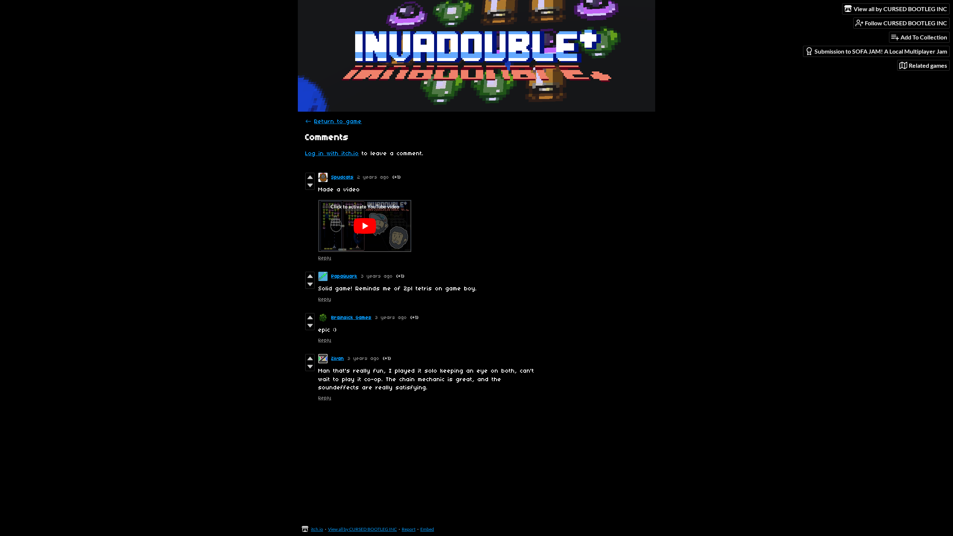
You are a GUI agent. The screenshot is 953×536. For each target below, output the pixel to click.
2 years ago (373, 177)
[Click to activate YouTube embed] (364, 226)
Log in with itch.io (332, 154)
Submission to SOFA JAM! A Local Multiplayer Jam (881, 51)
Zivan (337, 358)
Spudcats (342, 177)
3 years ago (377, 276)
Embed (427, 529)
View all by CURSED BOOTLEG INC (362, 529)
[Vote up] (310, 177)
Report (408, 529)
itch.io (317, 529)
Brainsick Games (351, 317)
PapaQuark (344, 276)
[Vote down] (310, 185)
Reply (324, 258)
